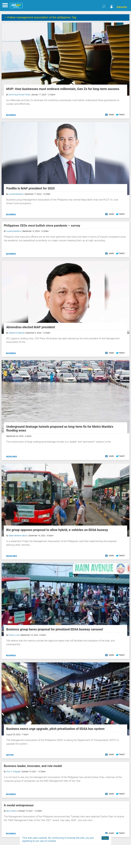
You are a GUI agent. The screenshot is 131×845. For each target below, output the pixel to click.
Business (11, 115)
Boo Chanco (11, 811)
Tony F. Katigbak (13, 771)
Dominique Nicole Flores (19, 95)
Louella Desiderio (16, 194)
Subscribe (121, 7)
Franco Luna (14, 635)
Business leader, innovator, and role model (33, 766)
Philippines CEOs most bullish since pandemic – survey (42, 225)
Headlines (11, 456)
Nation (10, 755)
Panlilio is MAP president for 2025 (30, 188)
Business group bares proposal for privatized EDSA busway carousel (54, 629)
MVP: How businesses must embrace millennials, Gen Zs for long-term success (62, 89)
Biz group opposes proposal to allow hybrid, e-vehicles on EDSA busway (57, 530)
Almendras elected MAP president (30, 327)
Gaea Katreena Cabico (18, 536)
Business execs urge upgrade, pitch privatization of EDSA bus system (55, 729)
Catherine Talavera (16, 333)
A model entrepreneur (19, 805)
